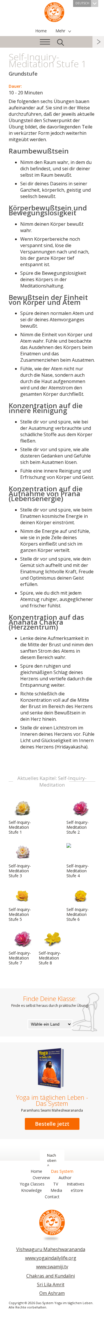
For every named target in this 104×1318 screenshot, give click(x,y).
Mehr (60, 30)
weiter (98, 42)
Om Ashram (52, 1293)
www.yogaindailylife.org (50, 1258)
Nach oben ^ (51, 1160)
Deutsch (82, 3)
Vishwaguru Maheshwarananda (50, 1249)
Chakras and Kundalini (50, 1276)
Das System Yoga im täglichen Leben (54, 11)
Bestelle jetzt (52, 1123)
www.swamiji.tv (52, 1266)
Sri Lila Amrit (50, 1284)
